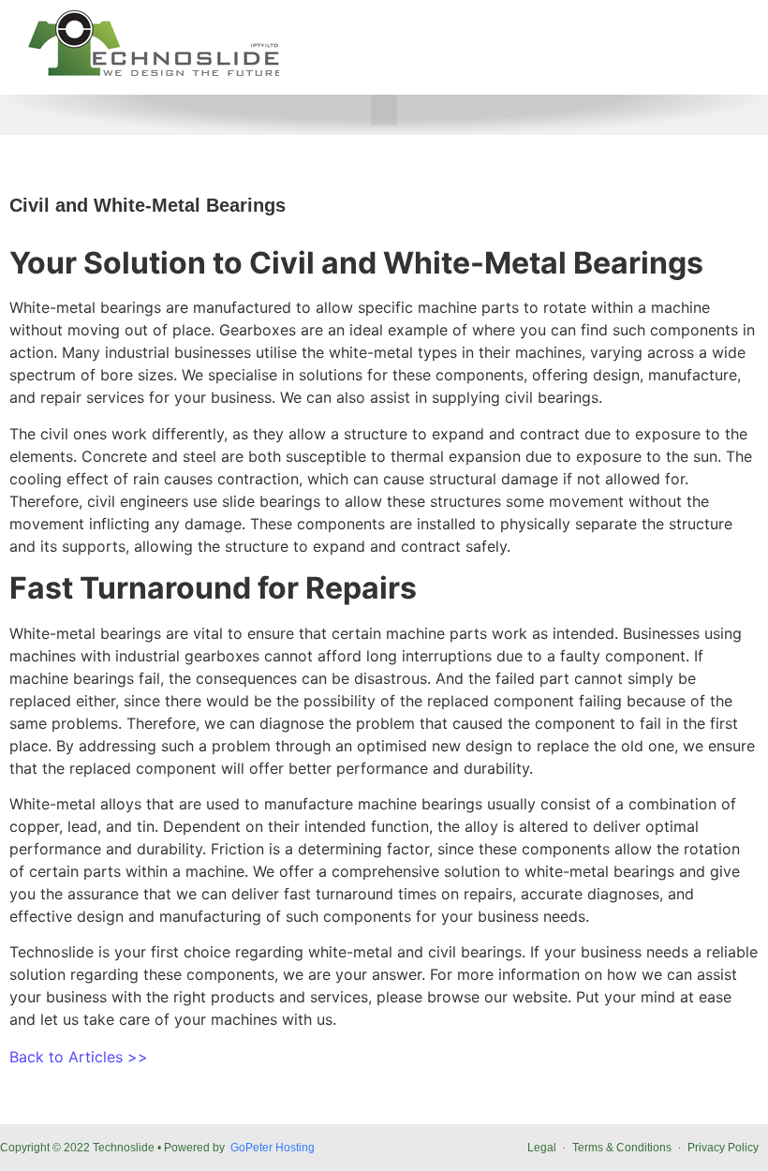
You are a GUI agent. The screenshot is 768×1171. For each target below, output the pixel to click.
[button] (384, 110)
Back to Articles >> (78, 1056)
